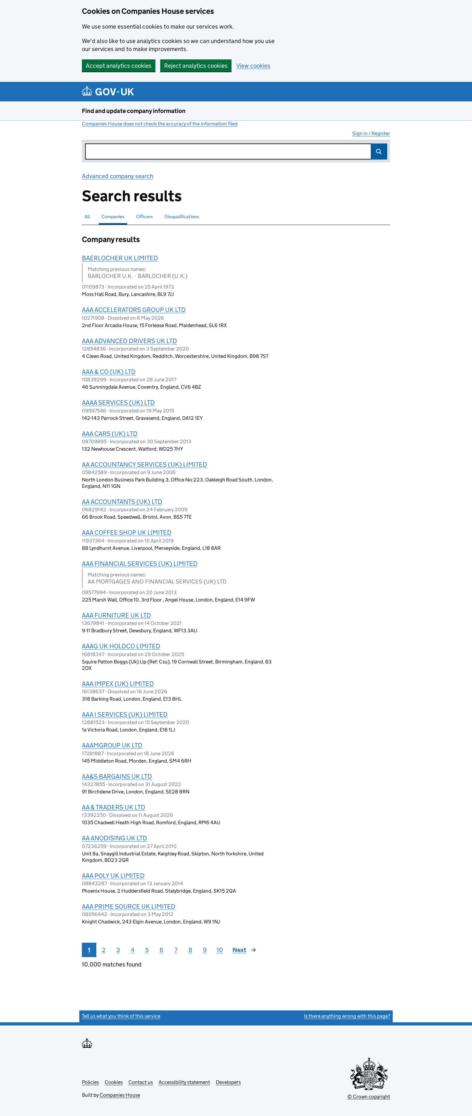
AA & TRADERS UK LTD (113, 807)
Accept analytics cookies (119, 65)
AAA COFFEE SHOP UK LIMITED (126, 532)
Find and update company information (134, 111)
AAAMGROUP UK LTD (112, 745)
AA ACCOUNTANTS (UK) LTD (122, 502)
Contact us (140, 1082)
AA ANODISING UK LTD (114, 838)
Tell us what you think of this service (121, 1016)
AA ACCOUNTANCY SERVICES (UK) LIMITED (144, 464)
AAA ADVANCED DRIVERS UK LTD (129, 341)
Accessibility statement (184, 1082)
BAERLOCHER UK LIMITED (120, 258)
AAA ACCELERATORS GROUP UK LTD (134, 310)
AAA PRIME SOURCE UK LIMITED (128, 906)
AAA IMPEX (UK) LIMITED (118, 684)
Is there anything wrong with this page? (347, 1016)
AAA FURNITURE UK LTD (116, 615)
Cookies (114, 1082)
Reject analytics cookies (196, 65)
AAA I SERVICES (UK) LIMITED (125, 714)
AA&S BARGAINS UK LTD (117, 776)
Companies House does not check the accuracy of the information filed (160, 124)
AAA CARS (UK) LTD (109, 433)
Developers (228, 1082)
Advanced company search (117, 176)
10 (220, 950)
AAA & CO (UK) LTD (108, 372)
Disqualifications (181, 216)
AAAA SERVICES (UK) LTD (118, 402)
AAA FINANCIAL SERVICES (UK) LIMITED (139, 563)
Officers (144, 216)
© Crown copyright (368, 1097)
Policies (90, 1082)
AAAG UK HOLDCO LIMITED (121, 646)
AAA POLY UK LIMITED (113, 875)
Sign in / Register (371, 133)
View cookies (253, 66)
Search (379, 151)
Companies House (120, 1095)
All (87, 216)
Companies (113, 216)
